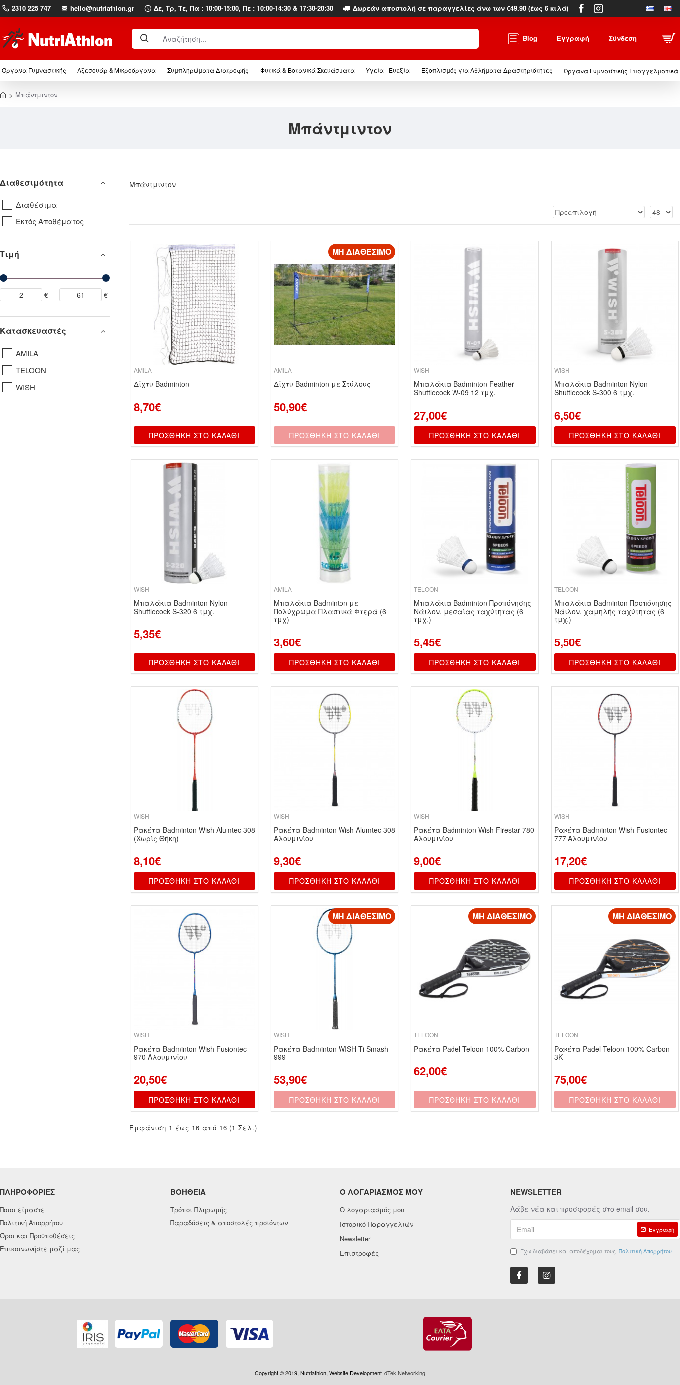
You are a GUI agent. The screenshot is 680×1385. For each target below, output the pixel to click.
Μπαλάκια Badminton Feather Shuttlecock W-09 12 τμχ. (464, 388)
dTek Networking (404, 1373)
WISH (421, 370)
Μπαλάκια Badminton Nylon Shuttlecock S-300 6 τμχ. (601, 388)
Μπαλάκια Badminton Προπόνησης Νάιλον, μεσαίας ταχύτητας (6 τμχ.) (472, 611)
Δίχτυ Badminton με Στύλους (322, 384)
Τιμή (9, 254)
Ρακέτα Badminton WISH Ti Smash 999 (331, 1053)
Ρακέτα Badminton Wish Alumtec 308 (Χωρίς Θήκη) (194, 834)
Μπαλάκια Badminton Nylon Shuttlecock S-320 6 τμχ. (180, 607)
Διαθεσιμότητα (31, 182)
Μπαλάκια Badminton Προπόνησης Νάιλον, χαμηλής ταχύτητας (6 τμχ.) (613, 611)
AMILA (143, 370)
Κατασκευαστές (33, 330)
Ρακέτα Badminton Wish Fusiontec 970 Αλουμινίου (190, 1053)
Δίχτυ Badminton (161, 384)
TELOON (426, 589)
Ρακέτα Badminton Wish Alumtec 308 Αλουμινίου (334, 834)
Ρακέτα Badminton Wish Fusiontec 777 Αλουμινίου (610, 834)
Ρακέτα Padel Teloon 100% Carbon (471, 1049)
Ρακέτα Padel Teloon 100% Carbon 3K (612, 1053)
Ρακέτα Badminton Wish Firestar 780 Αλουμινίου (474, 834)
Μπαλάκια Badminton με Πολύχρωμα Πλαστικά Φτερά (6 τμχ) (330, 611)
